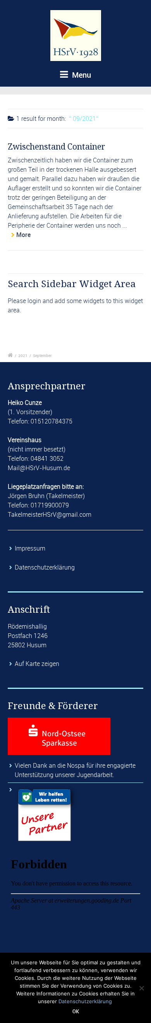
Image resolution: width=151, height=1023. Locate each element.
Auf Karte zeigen (37, 663)
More (23, 234)
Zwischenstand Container (56, 147)
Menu (80, 75)
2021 (22, 355)
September (42, 355)
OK (75, 1011)
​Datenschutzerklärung (45, 567)
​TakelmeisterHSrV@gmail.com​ (49, 514)
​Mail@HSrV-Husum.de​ (39, 468)
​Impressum (31, 548)
